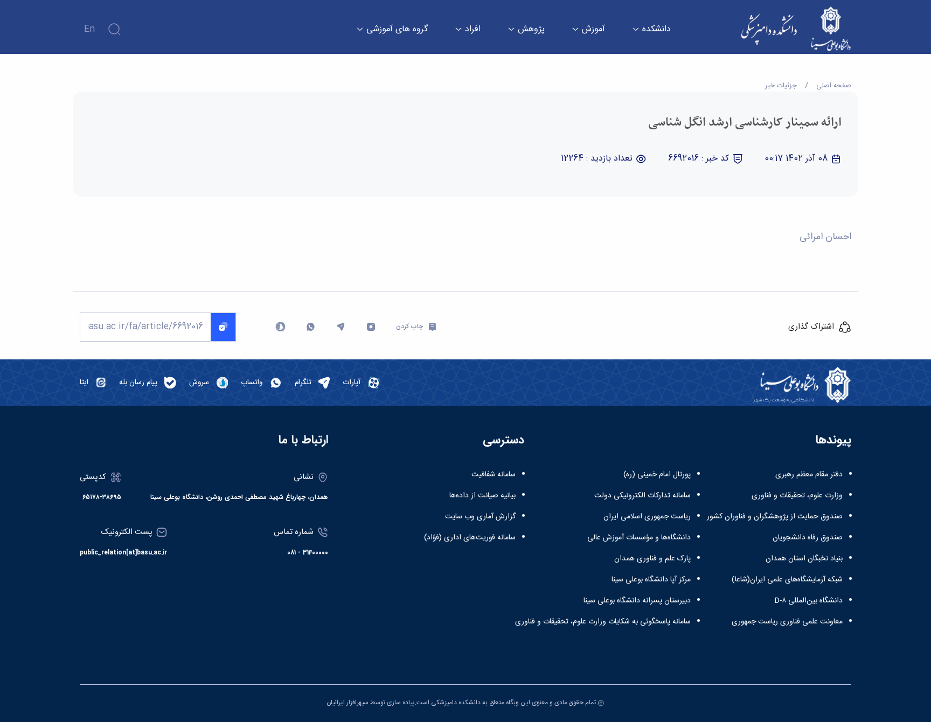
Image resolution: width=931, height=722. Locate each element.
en (89, 29)
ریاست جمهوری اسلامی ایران (647, 516)
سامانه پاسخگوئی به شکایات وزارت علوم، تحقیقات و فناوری (603, 621)
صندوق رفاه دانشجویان (808, 537)
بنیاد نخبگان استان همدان (804, 558)
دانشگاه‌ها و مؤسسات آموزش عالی (639, 537)
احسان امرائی (825, 237)
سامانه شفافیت (493, 474)
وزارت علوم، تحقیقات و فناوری (797, 495)
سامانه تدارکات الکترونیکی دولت (642, 495)
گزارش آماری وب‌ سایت (480, 516)
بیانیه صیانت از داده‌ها (482, 495)
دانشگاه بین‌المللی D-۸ (808, 600)
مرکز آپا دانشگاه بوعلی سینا (651, 579)
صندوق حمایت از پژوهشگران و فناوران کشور (775, 516)
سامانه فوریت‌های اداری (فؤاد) (470, 537)
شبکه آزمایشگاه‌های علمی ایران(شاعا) (787, 579)
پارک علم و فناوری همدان (652, 558)
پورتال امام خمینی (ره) (657, 474)
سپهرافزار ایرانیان (347, 702)
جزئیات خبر (781, 86)
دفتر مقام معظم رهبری (809, 474)
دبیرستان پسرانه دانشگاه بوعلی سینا (637, 600)
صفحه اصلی (833, 86)
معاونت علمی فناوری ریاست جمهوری (787, 621)
